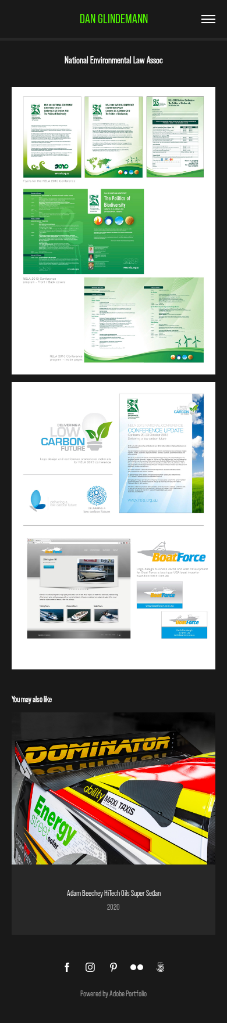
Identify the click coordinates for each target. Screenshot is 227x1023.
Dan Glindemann (114, 19)
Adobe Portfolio (128, 993)
